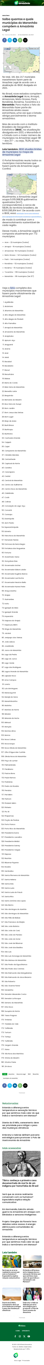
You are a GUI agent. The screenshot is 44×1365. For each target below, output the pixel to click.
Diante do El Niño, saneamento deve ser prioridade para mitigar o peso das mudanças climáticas (20, 1125)
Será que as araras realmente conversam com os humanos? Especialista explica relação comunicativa (17, 1198)
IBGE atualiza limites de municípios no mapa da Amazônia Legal (22, 152)
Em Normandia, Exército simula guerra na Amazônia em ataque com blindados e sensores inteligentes (21, 1212)
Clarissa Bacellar (10, 34)
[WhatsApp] (20, 40)
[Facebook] (4, 40)
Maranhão (36, 1074)
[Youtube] (28, 1336)
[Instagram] (19, 1336)
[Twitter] (9, 40)
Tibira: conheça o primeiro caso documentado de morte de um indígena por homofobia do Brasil (20, 1183)
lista (12, 288)
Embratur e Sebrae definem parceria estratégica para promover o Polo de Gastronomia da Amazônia (21, 1137)
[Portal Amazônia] (22, 3)
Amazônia (5, 15)
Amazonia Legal (21, 1074)
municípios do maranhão (10, 1078)
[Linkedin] (15, 40)
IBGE (29, 1074)
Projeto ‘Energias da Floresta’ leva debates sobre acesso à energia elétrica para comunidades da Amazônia (19, 1225)
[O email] (25, 40)
